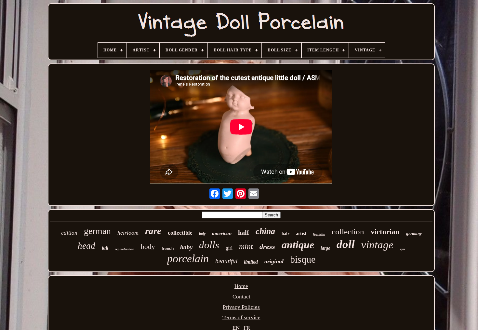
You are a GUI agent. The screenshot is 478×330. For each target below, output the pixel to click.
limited (251, 262)
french (168, 248)
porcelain (188, 259)
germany (414, 233)
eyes (402, 249)
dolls (209, 245)
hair (285, 233)
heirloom (128, 232)
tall (105, 248)
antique (298, 245)
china (265, 231)
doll (346, 244)
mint (246, 246)
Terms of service (241, 317)
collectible (180, 233)
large (325, 248)
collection (348, 231)
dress (267, 246)
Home (241, 286)
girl (229, 248)
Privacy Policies (241, 307)
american (222, 233)
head (86, 246)
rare (153, 231)
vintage (377, 245)
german (97, 231)
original (274, 261)
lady (202, 233)
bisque (302, 259)
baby (186, 247)
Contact (241, 297)
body (148, 247)
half (243, 232)
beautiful (226, 261)
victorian (385, 232)
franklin (319, 234)
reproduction (124, 249)
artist (301, 233)
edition (69, 233)
